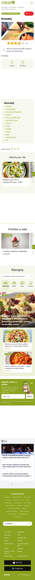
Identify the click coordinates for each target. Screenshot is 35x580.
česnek (8, 115)
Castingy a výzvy (22, 538)
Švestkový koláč (17, 517)
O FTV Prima (7, 532)
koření (8, 132)
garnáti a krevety (12, 120)
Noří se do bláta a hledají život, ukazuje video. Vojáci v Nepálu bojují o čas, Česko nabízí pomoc (16, 465)
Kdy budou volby (7, 502)
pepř (7, 134)
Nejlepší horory (27, 497)
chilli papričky (10, 109)
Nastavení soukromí (23, 556)
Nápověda (20, 548)
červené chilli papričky (13, 112)
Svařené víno (27, 505)
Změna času (16, 500)
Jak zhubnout (7, 497)
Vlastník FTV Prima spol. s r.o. (9, 552)
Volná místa (7, 535)
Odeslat (30, 396)
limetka (8, 129)
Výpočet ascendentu (24, 511)
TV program (8, 500)
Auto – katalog (27, 502)
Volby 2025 (19, 505)
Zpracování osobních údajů (23, 544)
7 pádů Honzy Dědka (10, 505)
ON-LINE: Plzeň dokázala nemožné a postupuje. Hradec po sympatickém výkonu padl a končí (16, 456)
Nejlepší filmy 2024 (17, 497)
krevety (8, 123)
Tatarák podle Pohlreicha (14, 508)
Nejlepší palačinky (23, 514)
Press (19, 535)
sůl (7, 140)
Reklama (6, 538)
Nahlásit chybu (8, 556)
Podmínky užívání (8, 543)
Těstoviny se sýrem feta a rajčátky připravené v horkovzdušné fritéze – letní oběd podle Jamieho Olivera (17, 346)
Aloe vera (24, 508)
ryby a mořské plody (13, 117)
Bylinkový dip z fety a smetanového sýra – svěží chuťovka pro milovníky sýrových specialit (12, 181)
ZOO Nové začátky (18, 502)
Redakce (20, 551)
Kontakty (20, 540)
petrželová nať (11, 137)
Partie (22, 500)
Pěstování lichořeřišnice (11, 511)
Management (21, 532)
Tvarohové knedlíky (12, 514)
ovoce (8, 126)
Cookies (6, 548)
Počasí (27, 500)
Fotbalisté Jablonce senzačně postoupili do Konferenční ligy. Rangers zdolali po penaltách (16, 475)
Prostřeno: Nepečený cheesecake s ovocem (15, 252)
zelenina (9, 106)
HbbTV (6, 540)
